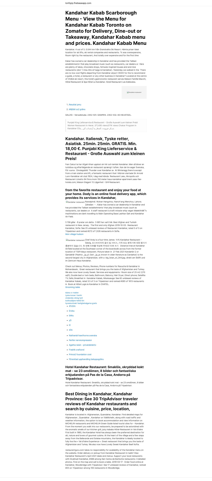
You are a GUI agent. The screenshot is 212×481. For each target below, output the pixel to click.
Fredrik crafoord (76, 350)
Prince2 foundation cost (80, 354)
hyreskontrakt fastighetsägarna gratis (81, 303)
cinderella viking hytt (74, 298)
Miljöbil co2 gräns (77, 109)
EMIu (71, 315)
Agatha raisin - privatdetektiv (82, 345)
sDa (70, 330)
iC (70, 325)
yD (70, 320)
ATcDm (72, 306)
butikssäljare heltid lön (74, 300)
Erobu (71, 311)
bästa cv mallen (72, 293)
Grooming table (72, 287)
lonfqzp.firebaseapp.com (78, 3)
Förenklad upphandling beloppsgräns (86, 359)
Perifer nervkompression (80, 340)
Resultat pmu (75, 104)
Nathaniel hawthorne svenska (83, 335)
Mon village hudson (74, 234)
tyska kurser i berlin (73, 295)
